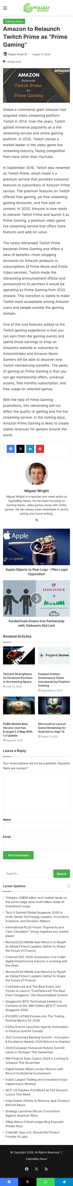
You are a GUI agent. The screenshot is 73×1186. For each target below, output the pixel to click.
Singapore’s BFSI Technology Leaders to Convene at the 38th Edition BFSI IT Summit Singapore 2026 (36, 1006)
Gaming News (14, 21)
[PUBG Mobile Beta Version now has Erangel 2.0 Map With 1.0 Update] (19, 708)
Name (7, 819)
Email (7, 836)
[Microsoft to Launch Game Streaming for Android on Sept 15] (54, 708)
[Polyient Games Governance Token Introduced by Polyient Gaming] (54, 658)
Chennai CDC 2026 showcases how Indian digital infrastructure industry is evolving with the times (36, 961)
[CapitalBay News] (36, 8)
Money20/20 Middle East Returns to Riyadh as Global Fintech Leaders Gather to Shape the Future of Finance (35, 946)
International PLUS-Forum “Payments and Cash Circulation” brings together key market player (37, 932)
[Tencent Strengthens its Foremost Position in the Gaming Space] (19, 658)
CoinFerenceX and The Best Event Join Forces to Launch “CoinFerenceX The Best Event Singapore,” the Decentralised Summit (36, 991)
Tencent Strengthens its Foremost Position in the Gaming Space (17, 677)
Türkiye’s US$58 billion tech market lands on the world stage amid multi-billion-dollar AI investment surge (36, 902)
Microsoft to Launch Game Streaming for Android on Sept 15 (52, 727)
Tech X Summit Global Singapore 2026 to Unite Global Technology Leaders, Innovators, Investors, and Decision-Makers (37, 917)
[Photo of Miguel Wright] (5, 54)
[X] (20, 449)
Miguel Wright (16, 54)
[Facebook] (11, 449)
